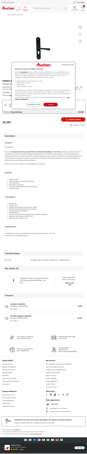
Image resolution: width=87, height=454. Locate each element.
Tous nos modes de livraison (55, 367)
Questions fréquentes (9, 367)
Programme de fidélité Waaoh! (56, 370)
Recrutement (6, 403)
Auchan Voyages (51, 378)
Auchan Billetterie (51, 381)
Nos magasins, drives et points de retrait (58, 364)
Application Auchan (8, 406)
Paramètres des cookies (34, 104)
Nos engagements (8, 400)
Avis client (5, 375)
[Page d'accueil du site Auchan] (8, 8)
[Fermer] (3, 448)
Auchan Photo (50, 384)
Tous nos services (51, 387)
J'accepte (50, 104)
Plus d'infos (13, 309)
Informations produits (9, 378)
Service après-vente (8, 370)
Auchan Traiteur (51, 375)
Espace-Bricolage (16, 112)
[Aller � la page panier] (83, 8)
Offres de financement (53, 373)
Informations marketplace (10, 381)
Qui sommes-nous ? (8, 395)
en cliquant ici (16, 429)
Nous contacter (7, 364)
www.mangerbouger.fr (36, 434)
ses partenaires (24, 72)
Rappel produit (7, 373)
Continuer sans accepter (67, 64)
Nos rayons (6, 384)
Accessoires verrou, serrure (15, 15)
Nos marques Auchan (9, 398)
